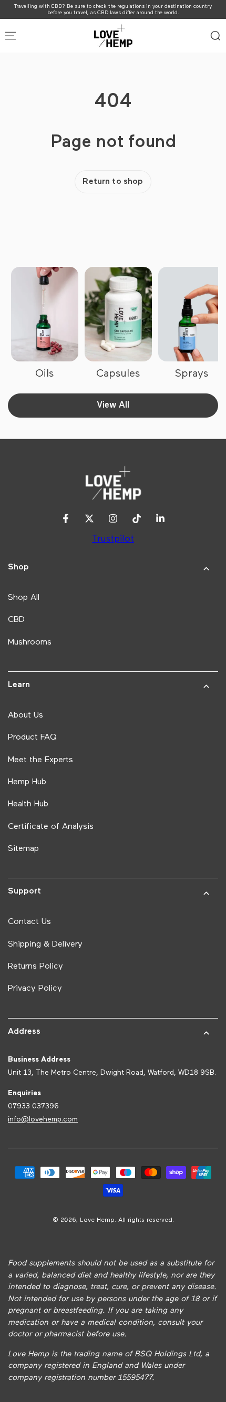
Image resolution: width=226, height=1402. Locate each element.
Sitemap (23, 849)
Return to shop (113, 182)
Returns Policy (35, 966)
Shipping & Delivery (45, 944)
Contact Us (29, 922)
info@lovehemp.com (43, 1119)
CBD (16, 620)
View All (113, 405)
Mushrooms (30, 642)
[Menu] (10, 36)
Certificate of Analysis (51, 827)
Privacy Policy (35, 988)
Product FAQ (32, 737)
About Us (25, 715)
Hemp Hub (27, 782)
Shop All (23, 598)
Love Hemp (97, 1220)
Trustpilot (113, 539)
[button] (215, 36)
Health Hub (28, 804)
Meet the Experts (40, 760)
